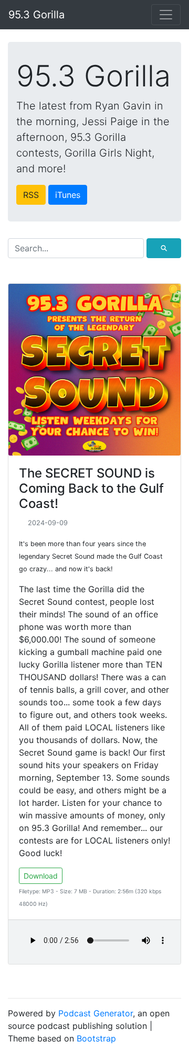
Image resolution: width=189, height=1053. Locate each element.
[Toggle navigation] (166, 14)
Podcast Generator (95, 1013)
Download (41, 875)
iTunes (67, 195)
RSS (31, 195)
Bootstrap (96, 1038)
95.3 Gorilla (36, 14)
